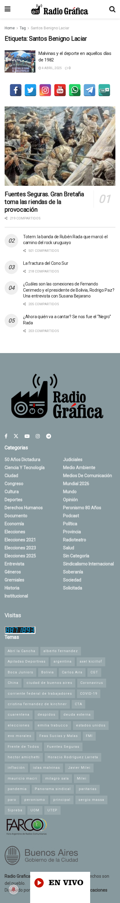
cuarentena (19, 715)
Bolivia (47, 672)
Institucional (16, 595)
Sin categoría (76, 555)
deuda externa (77, 715)
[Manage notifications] (13, 889)
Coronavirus (91, 683)
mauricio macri (22, 778)
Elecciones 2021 (20, 539)
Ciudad (11, 475)
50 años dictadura (22, 459)
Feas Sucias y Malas (58, 736)
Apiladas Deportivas (27, 662)
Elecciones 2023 (20, 547)
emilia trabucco (53, 725)
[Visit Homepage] (59, 9)
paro (12, 800)
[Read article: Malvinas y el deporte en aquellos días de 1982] (20, 61)
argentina (63, 662)
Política (70, 523)
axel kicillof (91, 662)
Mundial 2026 (76, 483)
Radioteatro (74, 539)
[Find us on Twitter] (16, 436)
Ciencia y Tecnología (25, 467)
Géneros (13, 571)
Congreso (14, 483)
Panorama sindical (53, 789)
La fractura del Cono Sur (45, 263)
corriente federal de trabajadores (40, 694)
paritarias (88, 789)
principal (61, 800)
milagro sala (57, 778)
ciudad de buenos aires (49, 683)
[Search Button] (112, 9)
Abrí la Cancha (21, 651)
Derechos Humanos (24, 507)
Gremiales (14, 579)
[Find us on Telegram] (48, 436)
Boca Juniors (20, 672)
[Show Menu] (7, 9)
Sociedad (72, 579)
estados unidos (91, 725)
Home (10, 28)
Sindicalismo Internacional (88, 563)
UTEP (52, 810)
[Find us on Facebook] (6, 436)
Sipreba (15, 810)
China (13, 683)
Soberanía (73, 571)
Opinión (70, 499)
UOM (34, 810)
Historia (12, 587)
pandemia (17, 789)
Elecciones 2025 (20, 555)
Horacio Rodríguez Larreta (73, 757)
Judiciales (72, 459)
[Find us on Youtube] (27, 436)
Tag (23, 28)
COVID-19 (88, 694)
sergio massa (91, 800)
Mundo (70, 491)
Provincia (72, 531)
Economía (14, 523)
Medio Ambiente (79, 467)
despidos (46, 715)
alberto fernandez (60, 651)
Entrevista (14, 563)
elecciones (19, 725)
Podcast (71, 515)
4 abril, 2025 (51, 68)
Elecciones (15, 531)
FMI (89, 736)
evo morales (19, 736)
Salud (68, 547)
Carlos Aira (72, 672)
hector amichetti (24, 757)
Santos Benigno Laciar (50, 28)
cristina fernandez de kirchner (37, 704)
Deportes (13, 499)
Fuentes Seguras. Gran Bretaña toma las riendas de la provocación (44, 201)
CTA (78, 704)
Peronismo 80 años (82, 507)
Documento (16, 515)
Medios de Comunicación (87, 475)
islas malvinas (46, 768)
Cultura (12, 491)
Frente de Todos (23, 747)
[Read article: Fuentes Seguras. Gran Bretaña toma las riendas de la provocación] (60, 146)
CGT (94, 672)
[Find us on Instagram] (38, 436)
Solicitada (72, 587)
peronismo (34, 800)
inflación (16, 768)
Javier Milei (79, 768)
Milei (81, 778)
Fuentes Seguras (63, 747)
